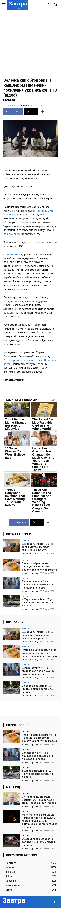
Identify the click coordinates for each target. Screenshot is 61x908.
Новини (25, 540)
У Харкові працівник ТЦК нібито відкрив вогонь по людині (37, 602)
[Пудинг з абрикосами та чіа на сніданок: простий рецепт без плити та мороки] (11, 565)
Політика (9, 100)
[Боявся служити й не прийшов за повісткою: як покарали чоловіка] (11, 583)
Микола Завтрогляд (30, 553)
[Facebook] (48, 4)
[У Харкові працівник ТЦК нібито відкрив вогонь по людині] (11, 601)
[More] (42, 111)
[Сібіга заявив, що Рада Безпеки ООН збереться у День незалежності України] (11, 798)
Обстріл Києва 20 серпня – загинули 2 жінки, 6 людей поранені (39, 842)
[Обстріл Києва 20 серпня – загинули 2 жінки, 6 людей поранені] (11, 840)
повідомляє (10, 233)
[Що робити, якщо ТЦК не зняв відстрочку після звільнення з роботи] (11, 545)
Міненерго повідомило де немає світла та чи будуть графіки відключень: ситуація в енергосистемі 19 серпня (40, 821)
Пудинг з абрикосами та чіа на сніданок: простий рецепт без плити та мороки (40, 566)
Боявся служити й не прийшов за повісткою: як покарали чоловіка (38, 584)
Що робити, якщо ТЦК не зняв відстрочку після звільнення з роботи (37, 547)
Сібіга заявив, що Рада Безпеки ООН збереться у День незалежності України (39, 799)
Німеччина (11, 254)
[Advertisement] (30, 42)
